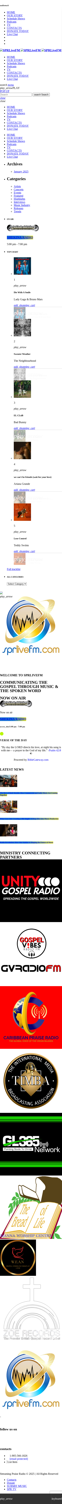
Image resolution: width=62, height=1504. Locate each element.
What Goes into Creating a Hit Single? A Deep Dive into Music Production (29, 819)
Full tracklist (13, 569)
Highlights (19, 198)
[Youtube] (13, 1438)
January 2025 (21, 171)
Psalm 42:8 (55, 750)
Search (41, 94)
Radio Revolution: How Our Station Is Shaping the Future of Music (26, 842)
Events (17, 192)
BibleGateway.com (38, 759)
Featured (18, 195)
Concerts (18, 189)
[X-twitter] (32, 1438)
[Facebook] (4, 1438)
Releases (18, 208)
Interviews (19, 202)
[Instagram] (23, 1438)
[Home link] (30, 50)
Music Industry (22, 205)
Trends (17, 211)
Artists (17, 186)
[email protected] (19, 1458)
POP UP (4, 91)
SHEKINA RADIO (20, 237)
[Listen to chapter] (31, 753)
